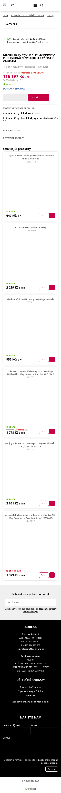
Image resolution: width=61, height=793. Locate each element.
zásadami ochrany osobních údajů (39, 610)
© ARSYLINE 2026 (30, 780)
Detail (44, 215)
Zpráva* (7, 737)
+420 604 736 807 (31, 645)
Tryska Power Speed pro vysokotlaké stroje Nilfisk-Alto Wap (30, 158)
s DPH (28, 77)
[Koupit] (52, 215)
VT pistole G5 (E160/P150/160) (30, 229)
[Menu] (35, 5)
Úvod (5, 15)
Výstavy (30, 695)
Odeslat (53, 602)
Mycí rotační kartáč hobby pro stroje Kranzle (30, 301)
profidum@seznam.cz (31, 648)
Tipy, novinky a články (30, 691)
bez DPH (20, 80)
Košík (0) (48, 5)
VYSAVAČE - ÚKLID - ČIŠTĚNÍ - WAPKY (27, 15)
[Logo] (10, 5)
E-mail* (34, 725)
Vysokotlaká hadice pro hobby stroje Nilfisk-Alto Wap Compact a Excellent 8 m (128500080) (30, 518)
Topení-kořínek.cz (30, 687)
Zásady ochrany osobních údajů (30, 701)
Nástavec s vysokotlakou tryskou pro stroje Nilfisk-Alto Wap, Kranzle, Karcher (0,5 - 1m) (30, 374)
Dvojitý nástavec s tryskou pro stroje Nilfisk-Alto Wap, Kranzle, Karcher (30, 446)
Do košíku (36, 97)
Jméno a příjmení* (12, 725)
